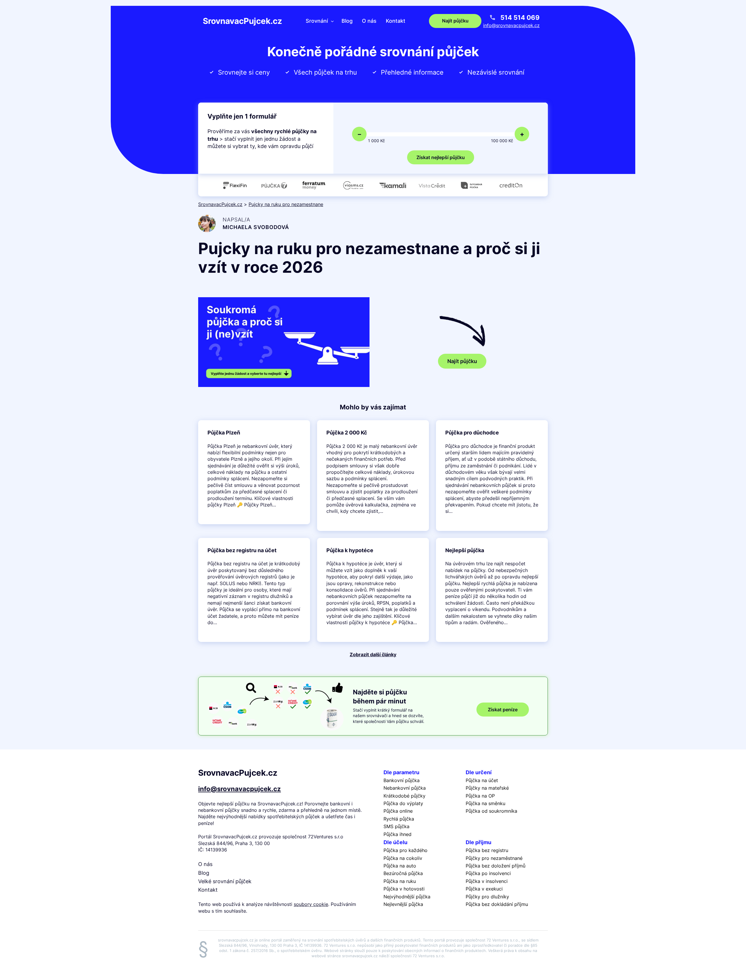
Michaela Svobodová (256, 227)
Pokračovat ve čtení (254, 472)
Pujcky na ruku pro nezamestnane (286, 204)
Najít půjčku (462, 361)
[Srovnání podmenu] (332, 20)
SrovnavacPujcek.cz (242, 21)
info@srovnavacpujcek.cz (511, 25)
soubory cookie (311, 904)
